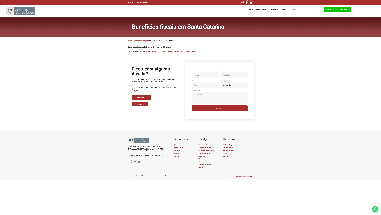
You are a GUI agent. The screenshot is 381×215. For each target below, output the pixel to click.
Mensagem (196, 91)
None (194, 71)
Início (251, 10)
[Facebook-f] (246, 2)
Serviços (272, 10)
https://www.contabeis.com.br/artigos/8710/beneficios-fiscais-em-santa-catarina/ (167, 51)
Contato (293, 10)
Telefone (224, 71)
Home (130, 40)
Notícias (284, 10)
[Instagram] (242, 2)
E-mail (194, 81)
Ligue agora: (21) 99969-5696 (137, 2)
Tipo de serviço (226, 81)
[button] (375, 209)
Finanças (144, 40)
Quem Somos (261, 10)
